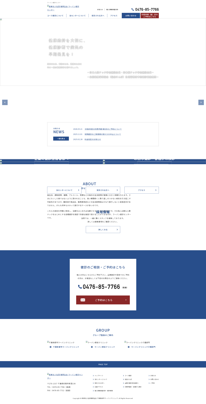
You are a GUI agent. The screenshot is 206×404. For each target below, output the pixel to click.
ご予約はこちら (104, 300)
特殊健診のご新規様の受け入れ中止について (103, 134)
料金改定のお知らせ (93, 139)
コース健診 (128, 376)
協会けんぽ (128, 379)
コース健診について (55, 15)
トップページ (99, 376)
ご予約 (152, 383)
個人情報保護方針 (112, 9)
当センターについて (77, 15)
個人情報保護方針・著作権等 (104, 391)
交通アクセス (99, 387)
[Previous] (5, 102)
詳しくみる (51, 167)
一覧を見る (61, 138)
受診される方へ (98, 15)
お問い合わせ (130, 15)
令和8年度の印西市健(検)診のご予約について (103, 129)
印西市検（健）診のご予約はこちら (150, 15)
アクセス (113, 15)
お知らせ (100, 9)
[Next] (201, 102)
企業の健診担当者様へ (132, 383)
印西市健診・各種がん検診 (133, 387)
